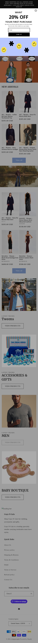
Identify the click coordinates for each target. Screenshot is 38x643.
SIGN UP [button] (19, 34)
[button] (36, 10)
